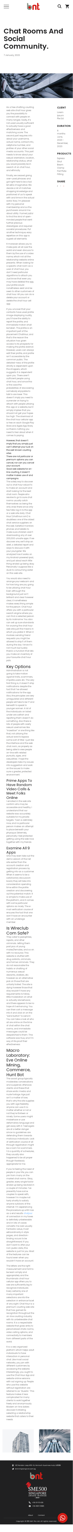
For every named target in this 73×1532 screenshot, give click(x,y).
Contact (41, 1515)
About (30, 1515)
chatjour (28, 1213)
